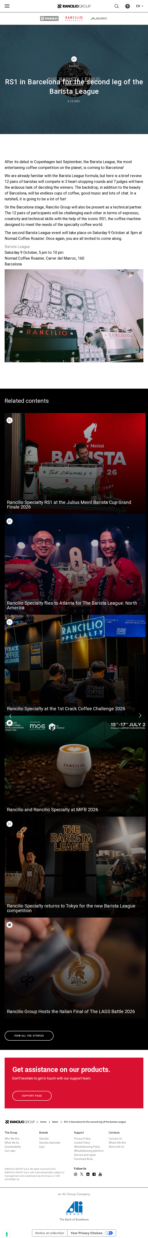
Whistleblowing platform (89, 1150)
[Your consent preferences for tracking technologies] (6, 1234)
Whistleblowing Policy (87, 1146)
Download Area (83, 1159)
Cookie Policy (82, 1142)
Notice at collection (49, 1233)
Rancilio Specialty (50, 1142)
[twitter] (81, 1174)
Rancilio (44, 1138)
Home (43, 1122)
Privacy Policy (82, 1138)
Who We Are (12, 1138)
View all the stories (29, 1035)
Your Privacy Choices (87, 1233)
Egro (42, 1146)
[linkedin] (87, 1174)
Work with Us (116, 1146)
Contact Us (115, 1138)
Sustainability (13, 1146)
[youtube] (100, 1174)
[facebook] (94, 1174)
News (55, 1122)
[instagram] (75, 1174)
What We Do (12, 1142)
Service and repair (85, 1154)
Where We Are (117, 1142)
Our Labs (10, 1150)
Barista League (17, 246)
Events (74, 66)
